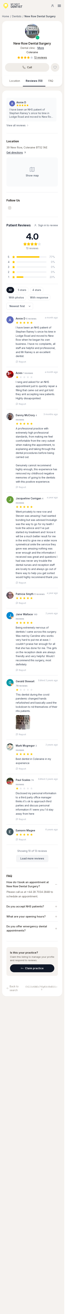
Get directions (14, 152)
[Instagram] (9, 208)
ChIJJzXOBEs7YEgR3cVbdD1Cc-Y (41, 988)
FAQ (50, 80)
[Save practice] (55, 67)
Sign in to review (48, 225)
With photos (16, 297)
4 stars (36, 289)
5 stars (22, 289)
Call (29, 67)
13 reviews (40, 57)
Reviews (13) (34, 80)
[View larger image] (32, 31)
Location (14, 80)
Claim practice (34, 968)
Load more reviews (32, 858)
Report (22, 361)
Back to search (14, 988)
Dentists (16, 16)
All (10, 289)
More (40, 48)
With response (39, 297)
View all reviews (16, 125)
